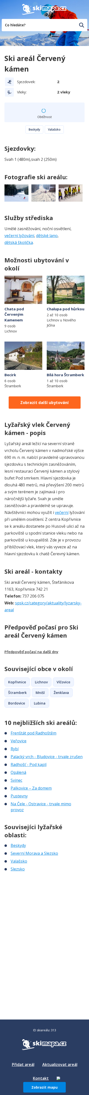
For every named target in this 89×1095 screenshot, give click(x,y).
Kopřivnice (17, 682)
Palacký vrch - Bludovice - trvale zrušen (47, 756)
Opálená (18, 772)
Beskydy (34, 129)
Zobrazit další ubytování (44, 402)
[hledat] (81, 25)
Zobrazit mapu (44, 1087)
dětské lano (47, 235)
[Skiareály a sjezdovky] (58, 1078)
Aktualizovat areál (59, 1064)
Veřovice (18, 741)
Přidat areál (23, 1064)
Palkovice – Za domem (31, 788)
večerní (61, 512)
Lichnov (41, 682)
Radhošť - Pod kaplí (28, 764)
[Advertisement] (41, 904)
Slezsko (18, 869)
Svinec (16, 780)
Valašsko (54, 129)
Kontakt (41, 1078)
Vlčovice (63, 682)
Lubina (39, 703)
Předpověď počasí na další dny (31, 651)
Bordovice (16, 703)
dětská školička (18, 242)
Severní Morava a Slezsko (34, 853)
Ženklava (61, 692)
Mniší (40, 692)
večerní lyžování (19, 235)
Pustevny (19, 796)
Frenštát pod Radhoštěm (33, 733)
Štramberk (17, 692)
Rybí (15, 748)
